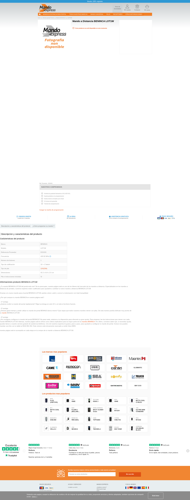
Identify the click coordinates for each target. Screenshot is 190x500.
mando (4, 313)
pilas (108, 14)
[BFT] (74, 359)
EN (139, 487)
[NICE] (52, 359)
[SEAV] (74, 386)
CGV (98, 490)
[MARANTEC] (138, 359)
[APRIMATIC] (95, 386)
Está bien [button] (155, 495)
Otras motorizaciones (133, 14)
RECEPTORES (117, 14)
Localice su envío (72, 487)
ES (143, 487)
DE (131, 487)
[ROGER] (52, 377)
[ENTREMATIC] (116, 386)
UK (135, 487)
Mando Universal (96, 14)
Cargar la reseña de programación (51, 210)
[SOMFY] (116, 377)
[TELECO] (138, 377)
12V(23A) (44, 268)
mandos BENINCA (88, 321)
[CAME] (52, 368)
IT (147, 487)
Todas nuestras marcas (78, 14)
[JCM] (95, 359)
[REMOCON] (74, 368)
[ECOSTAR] (52, 386)
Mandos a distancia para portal (54, 14)
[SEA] (95, 377)
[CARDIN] (116, 368)
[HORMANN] (74, 377)
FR (127, 487)
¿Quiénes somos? (102, 487)
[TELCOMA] (116, 359)
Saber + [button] (34, 496)
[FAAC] (95, 368)
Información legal (101, 489)
